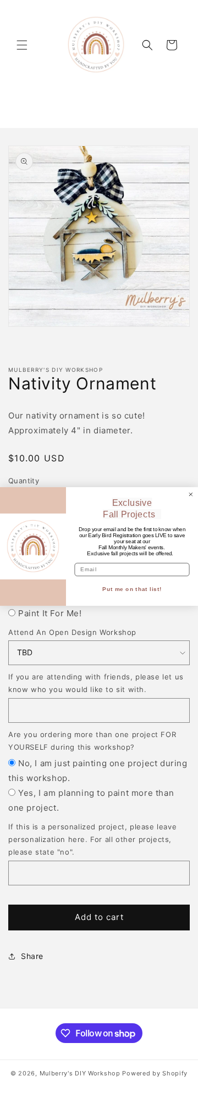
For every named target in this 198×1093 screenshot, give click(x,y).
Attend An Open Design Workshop (72, 632)
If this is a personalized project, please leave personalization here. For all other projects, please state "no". (92, 839)
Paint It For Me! (50, 613)
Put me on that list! (132, 589)
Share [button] (32, 956)
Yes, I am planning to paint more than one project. (91, 800)
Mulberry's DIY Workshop (80, 1073)
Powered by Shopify (155, 1073)
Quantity (23, 480)
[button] (22, 45)
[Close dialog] (191, 494)
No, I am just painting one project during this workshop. (98, 770)
